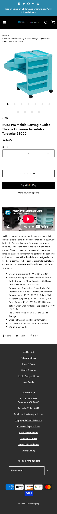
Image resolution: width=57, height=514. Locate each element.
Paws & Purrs (28, 364)
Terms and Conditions (28, 444)
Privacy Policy (28, 450)
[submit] (47, 471)
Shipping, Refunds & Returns (28, 420)
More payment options (28, 192)
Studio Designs (28, 370)
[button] (28, 74)
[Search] (46, 22)
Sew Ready (28, 382)
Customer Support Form (28, 426)
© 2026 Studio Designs (28, 503)
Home (4, 35)
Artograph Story (28, 357)
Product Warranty (28, 438)
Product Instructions (28, 432)
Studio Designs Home (28, 376)
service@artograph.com (32, 414)
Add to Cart (28, 173)
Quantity (6, 147)
